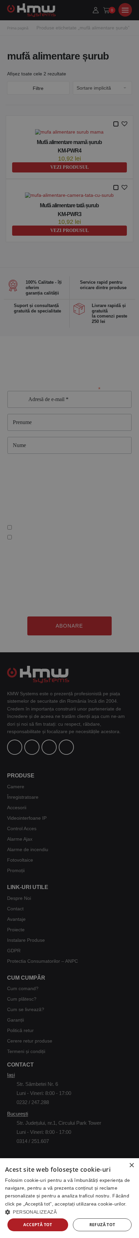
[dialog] (69, 1198)
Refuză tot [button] (102, 1225)
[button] (69, 1212)
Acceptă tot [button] (37, 1225)
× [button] (131, 1165)
